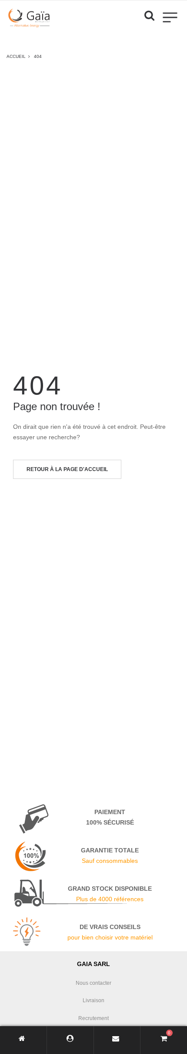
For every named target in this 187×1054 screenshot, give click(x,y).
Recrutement (93, 1018)
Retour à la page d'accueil (67, 469)
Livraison (93, 1000)
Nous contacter (93, 983)
